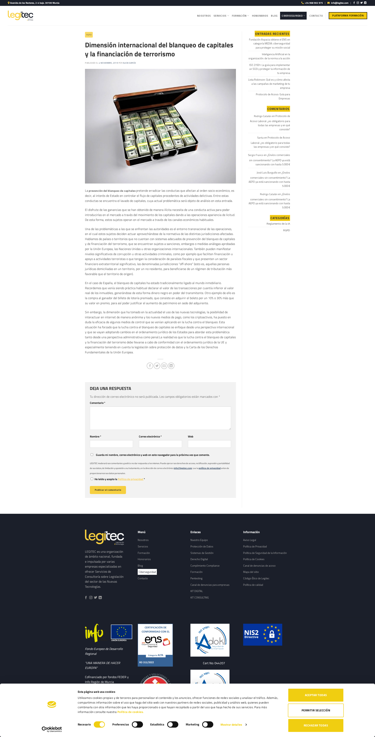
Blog (274, 16)
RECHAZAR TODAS (316, 725)
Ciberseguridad (292, 16)
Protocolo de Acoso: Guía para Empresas (273, 96)
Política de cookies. (130, 712)
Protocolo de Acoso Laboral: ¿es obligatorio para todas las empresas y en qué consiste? (270, 122)
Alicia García (129, 62)
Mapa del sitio (251, 572)
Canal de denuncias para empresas (209, 585)
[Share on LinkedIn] (171, 366)
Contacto (316, 16)
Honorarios (260, 16)
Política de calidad (253, 585)
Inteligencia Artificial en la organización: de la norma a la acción (269, 56)
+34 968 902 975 (314, 3)
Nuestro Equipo (199, 540)
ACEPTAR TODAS (316, 695)
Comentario (97, 403)
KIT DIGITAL (196, 591)
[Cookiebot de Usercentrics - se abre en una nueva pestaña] (52, 729)
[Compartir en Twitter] (157, 366)
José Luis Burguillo (267, 173)
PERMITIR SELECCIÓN (316, 710)
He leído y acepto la (120, 479)
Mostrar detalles (231, 724)
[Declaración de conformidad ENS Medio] (161, 645)
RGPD (88, 34)
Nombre (95, 436)
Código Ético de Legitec (256, 578)
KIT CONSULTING (199, 597)
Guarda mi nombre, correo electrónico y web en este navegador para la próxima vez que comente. (153, 455)
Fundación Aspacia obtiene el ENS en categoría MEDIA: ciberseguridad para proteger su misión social (269, 44)
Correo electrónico (150, 436)
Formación (239, 16)
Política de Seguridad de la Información (265, 553)
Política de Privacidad (255, 546)
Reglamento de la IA (278, 223)
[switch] (137, 724)
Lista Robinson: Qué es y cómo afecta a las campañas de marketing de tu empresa (269, 84)
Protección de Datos (201, 546)
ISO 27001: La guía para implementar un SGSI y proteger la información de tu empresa (269, 69)
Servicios (219, 16)
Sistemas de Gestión (201, 553)
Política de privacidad (131, 479)
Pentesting (196, 578)
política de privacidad (210, 468)
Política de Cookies (253, 559)
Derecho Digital (199, 559)
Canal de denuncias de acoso (259, 566)
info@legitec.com (339, 3)
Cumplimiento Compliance (205, 566)
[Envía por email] (164, 366)
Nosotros (204, 16)
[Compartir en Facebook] (150, 366)
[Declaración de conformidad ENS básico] (213, 640)
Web (190, 436)
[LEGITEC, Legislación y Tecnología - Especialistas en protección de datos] (20, 15)
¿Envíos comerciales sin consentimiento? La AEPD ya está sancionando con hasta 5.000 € (269, 159)
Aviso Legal (249, 540)
